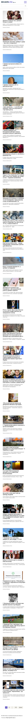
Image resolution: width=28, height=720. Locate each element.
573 (16, 707)
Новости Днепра (6, 27)
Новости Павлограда (7, 160)
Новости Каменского (7, 49)
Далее (20, 707)
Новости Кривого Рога (7, 116)
